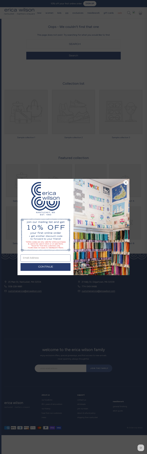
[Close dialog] (125, 182)
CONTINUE (45, 267)
